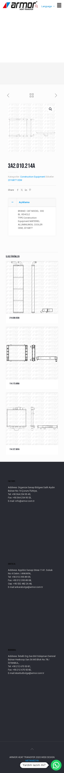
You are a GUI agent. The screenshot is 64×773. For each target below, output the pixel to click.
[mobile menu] (59, 5)
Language (46, 6)
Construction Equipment (32, 176)
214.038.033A (14, 317)
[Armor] (20, 5)
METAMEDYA (32, 760)
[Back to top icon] (32, 749)
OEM (19, 180)
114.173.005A (14, 383)
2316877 (12, 180)
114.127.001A (14, 449)
